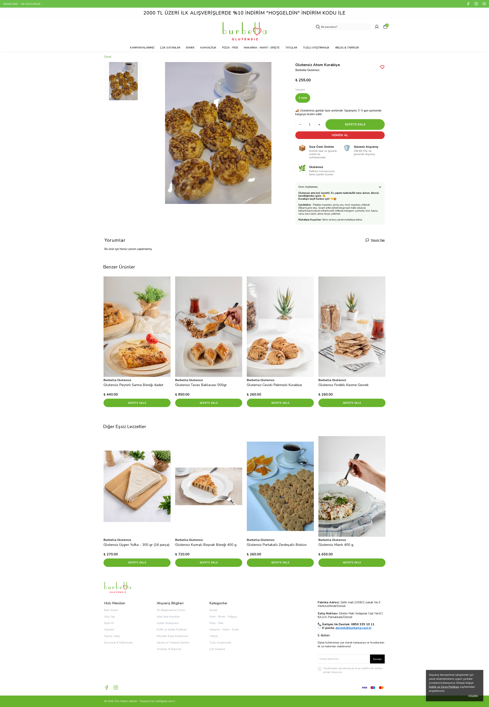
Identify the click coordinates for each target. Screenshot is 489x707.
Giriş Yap (109, 616)
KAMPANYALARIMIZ (142, 47)
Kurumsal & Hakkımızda (118, 642)
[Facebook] (106, 687)
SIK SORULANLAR (30, 4)
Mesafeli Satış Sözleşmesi (172, 636)
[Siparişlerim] (376, 26)
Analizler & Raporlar (169, 649)
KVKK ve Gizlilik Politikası (172, 629)
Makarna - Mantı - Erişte (224, 629)
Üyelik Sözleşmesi (168, 623)
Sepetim (109, 629)
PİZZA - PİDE (230, 47)
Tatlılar (214, 636)
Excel (107, 57)
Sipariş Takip (112, 636)
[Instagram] (115, 687)
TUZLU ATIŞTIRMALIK (316, 47)
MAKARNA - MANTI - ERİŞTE (262, 47)
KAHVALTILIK (208, 47)
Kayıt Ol (109, 623)
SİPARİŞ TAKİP (10, 4)
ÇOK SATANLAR (170, 47)
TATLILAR (291, 47)
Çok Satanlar (217, 649)
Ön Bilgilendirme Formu (171, 610)
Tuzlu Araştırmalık (220, 642)
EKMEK (190, 47)
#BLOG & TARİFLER (347, 47)
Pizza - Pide (216, 623)
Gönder (377, 659)
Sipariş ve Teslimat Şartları (173, 642)
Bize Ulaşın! (111, 610)
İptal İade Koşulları (168, 616)
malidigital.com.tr (165, 701)
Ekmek (213, 610)
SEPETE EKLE (355, 124)
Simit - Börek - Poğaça (223, 616)
